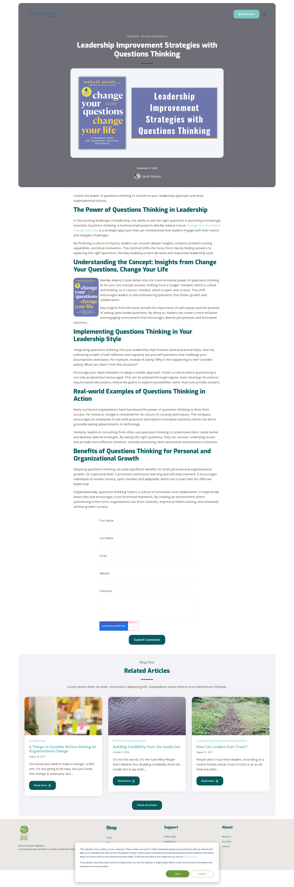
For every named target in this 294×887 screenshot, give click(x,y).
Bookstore (248, 14)
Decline (202, 873)
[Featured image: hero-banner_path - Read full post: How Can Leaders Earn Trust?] (231, 716)
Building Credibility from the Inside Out (147, 746)
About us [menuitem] (226, 836)
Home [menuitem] (109, 837)
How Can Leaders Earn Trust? (221, 746)
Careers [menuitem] (226, 846)
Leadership (133, 36)
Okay (177, 873)
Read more (41, 785)
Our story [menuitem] (226, 841)
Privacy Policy (190, 856)
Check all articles (147, 805)
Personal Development (154, 36)
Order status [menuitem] (170, 836)
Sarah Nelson (151, 176)
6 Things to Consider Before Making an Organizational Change (62, 749)
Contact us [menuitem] (169, 841)
